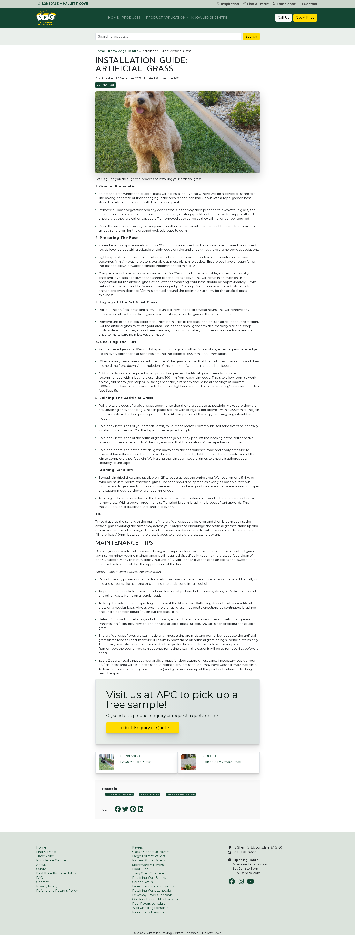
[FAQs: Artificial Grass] (106, 762)
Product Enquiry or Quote (142, 727)
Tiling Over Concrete (148, 873)
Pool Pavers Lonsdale (149, 903)
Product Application (166, 18)
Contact (310, 4)
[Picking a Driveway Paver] (188, 762)
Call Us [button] (283, 18)
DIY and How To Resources (119, 794)
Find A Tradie (258, 4)
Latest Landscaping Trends (153, 886)
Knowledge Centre (209, 18)
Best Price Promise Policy (56, 873)
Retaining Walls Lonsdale (151, 890)
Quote (41, 869)
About (41, 865)
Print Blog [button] (107, 84)
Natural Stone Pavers (148, 860)
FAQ (39, 878)
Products (131, 18)
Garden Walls (142, 882)
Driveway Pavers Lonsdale (152, 895)
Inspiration (230, 4)
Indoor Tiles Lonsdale (148, 912)
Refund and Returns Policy (57, 890)
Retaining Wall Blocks (149, 878)
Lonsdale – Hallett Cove (64, 3)
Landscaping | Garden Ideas (181, 794)
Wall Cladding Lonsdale (150, 908)
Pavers (137, 847)
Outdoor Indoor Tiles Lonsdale (155, 899)
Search (251, 36)
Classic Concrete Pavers (150, 852)
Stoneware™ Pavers (148, 865)
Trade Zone (286, 4)
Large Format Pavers (148, 856)
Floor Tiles (140, 869)
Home (113, 18)
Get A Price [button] (305, 18)
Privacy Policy (46, 886)
